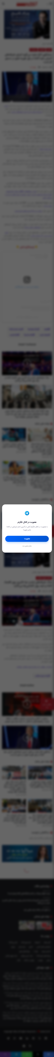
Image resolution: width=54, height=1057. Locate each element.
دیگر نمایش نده (27, 546)
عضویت (27, 538)
